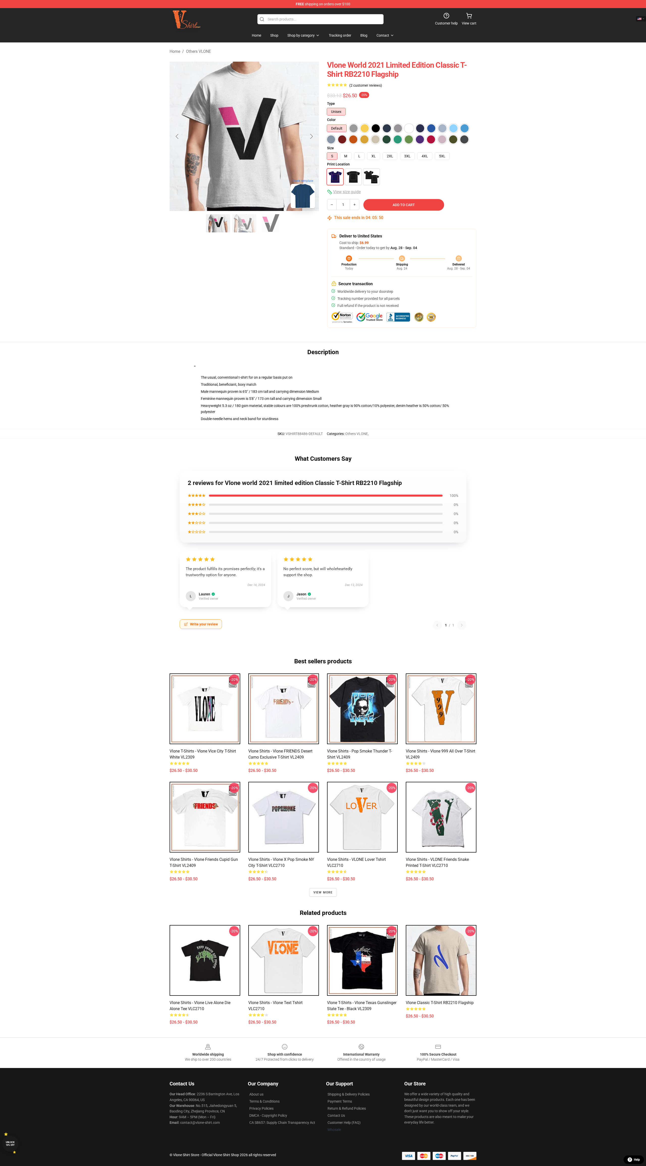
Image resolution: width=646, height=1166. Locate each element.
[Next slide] (311, 136)
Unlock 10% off (10, 1143)
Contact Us (336, 1115)
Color (331, 120)
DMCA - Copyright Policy (268, 1115)
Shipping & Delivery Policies (349, 1094)
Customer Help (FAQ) (344, 1123)
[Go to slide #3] (270, 223)
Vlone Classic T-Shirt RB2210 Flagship (440, 1002)
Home (175, 51)
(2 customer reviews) (365, 85)
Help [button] (637, 1159)
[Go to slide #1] (218, 223)
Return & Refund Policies (347, 1108)
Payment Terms (340, 1101)
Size (330, 148)
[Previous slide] (177, 136)
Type (331, 104)
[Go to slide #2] (244, 223)
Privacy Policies (261, 1108)
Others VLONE (198, 51)
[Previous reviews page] (437, 625)
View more (323, 892)
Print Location (338, 164)
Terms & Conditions (264, 1101)
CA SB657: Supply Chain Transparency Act (282, 1123)
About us (256, 1094)
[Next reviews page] (461, 625)
